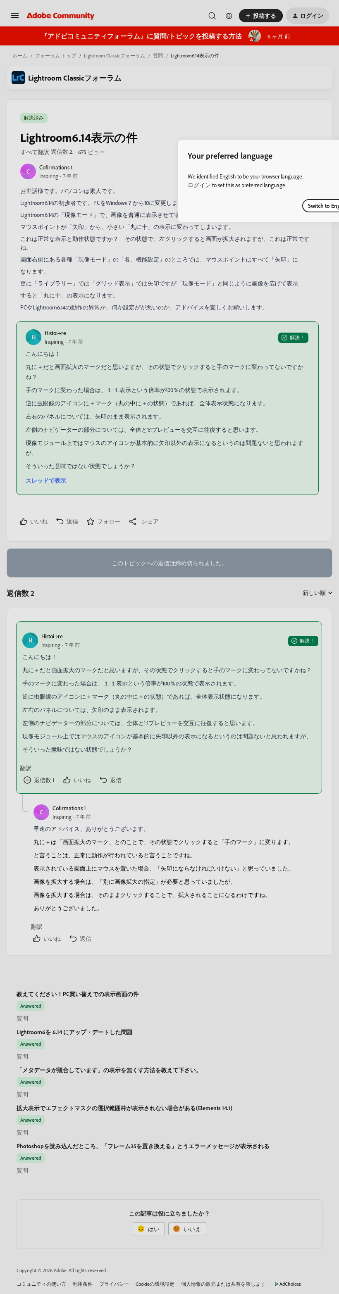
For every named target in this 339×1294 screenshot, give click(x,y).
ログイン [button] (199, 184)
